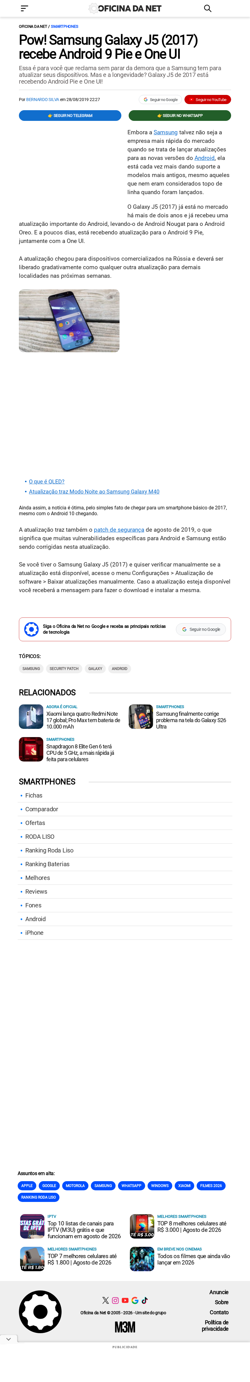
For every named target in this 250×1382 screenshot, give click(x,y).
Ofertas (35, 823)
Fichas (33, 795)
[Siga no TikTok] (144, 1300)
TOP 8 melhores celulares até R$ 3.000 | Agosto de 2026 (192, 1226)
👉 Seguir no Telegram (70, 115)
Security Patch (64, 669)
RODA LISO (40, 836)
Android (205, 157)
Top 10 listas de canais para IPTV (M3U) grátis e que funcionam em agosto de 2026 (84, 1229)
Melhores (37, 877)
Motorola (75, 1186)
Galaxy (95, 669)
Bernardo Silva (42, 99)
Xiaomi (184, 1186)
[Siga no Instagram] (115, 1300)
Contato (219, 1312)
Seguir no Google (164, 99)
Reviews (36, 891)
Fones (33, 905)
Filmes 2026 (211, 1186)
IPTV (52, 1216)
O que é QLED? (47, 482)
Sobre (222, 1302)
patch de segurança (119, 529)
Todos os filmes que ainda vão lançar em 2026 (193, 1259)
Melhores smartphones (181, 1216)
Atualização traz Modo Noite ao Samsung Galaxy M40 (94, 492)
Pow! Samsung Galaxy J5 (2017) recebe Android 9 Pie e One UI (108, 47)
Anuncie (219, 1292)
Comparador (41, 809)
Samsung (166, 132)
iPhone (34, 932)
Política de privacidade (215, 1325)
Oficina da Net (33, 26)
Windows (160, 1186)
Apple (27, 1186)
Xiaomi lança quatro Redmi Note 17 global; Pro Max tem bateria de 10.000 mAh (83, 720)
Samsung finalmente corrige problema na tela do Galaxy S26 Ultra (191, 720)
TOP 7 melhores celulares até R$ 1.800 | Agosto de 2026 (82, 1259)
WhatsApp (131, 1186)
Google (49, 1186)
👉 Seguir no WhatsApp (180, 115)
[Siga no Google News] (135, 1300)
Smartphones (64, 26)
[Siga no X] (105, 1300)
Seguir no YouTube (211, 99)
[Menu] (33, 9)
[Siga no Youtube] (125, 1300)
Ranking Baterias (47, 864)
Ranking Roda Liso (49, 850)
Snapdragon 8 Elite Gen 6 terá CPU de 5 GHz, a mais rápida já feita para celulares (80, 752)
